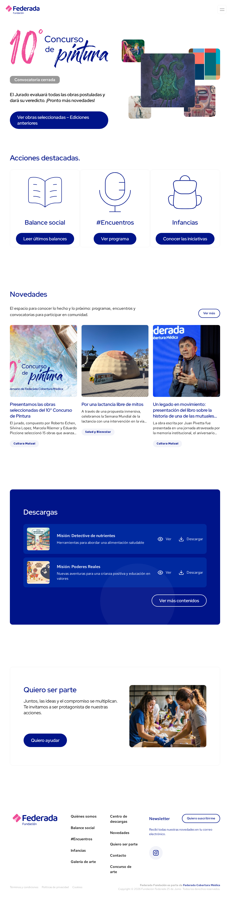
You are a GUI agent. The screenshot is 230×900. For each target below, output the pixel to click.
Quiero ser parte (124, 844)
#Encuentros (81, 839)
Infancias (78, 850)
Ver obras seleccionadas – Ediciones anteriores (53, 120)
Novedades (119, 832)
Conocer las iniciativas (185, 239)
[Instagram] (156, 853)
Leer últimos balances (45, 239)
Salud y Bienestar (98, 431)
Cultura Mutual (24, 443)
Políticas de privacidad (55, 887)
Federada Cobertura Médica (201, 885)
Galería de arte (83, 861)
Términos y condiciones (24, 887)
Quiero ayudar (45, 740)
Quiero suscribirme (201, 818)
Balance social (83, 827)
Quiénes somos (84, 816)
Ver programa (115, 239)
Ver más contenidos (179, 601)
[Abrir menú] (221, 9)
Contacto (118, 855)
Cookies (77, 887)
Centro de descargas (118, 819)
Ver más (209, 313)
